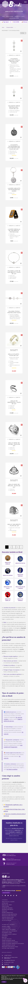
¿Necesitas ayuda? (11, 863)
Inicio (3, 16)
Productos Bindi (9, 16)
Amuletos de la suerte (19, 16)
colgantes (19, 719)
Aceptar (4, 981)
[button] (14, 55)
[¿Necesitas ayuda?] (4, 864)
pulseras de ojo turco (9, 721)
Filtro (22, 33)
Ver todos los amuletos (12, 769)
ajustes (11, 979)
